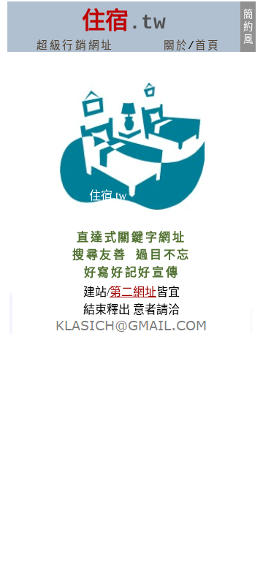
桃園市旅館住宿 (251, 323)
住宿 (105, 19)
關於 (176, 46)
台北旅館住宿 (10, 331)
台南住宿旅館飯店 (10, 315)
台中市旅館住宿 (251, 318)
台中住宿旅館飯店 (10, 324)
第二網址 (133, 292)
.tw (147, 23)
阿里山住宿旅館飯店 (10, 307)
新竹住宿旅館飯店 (10, 297)
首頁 (207, 46)
